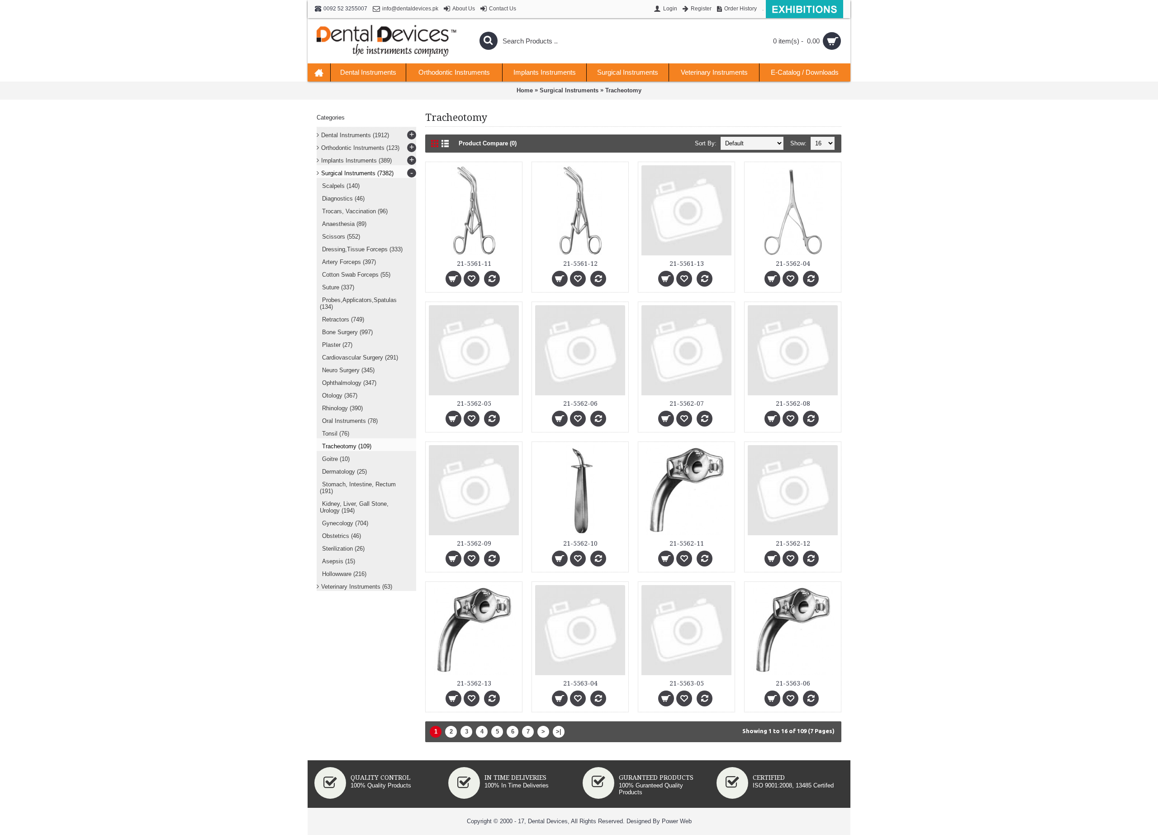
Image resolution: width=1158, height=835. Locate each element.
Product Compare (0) (488, 143)
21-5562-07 (686, 403)
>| (558, 731)
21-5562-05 (474, 403)
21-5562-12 (793, 543)
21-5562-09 (474, 543)
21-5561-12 (580, 263)
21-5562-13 (474, 683)
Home (525, 90)
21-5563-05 (686, 683)
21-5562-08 (793, 403)
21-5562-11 (686, 543)
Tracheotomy (623, 90)
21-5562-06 (580, 403)
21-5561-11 (474, 263)
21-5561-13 (686, 263)
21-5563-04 (580, 683)
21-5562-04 (793, 263)
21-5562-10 (580, 543)
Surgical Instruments (569, 90)
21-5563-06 (793, 683)
